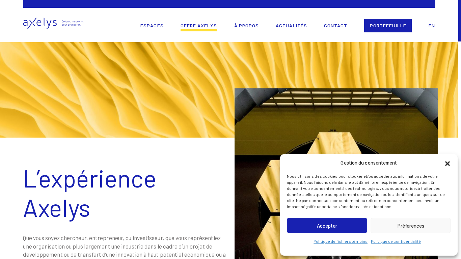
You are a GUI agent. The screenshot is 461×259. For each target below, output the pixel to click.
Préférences (411, 226)
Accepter (327, 226)
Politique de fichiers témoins (341, 241)
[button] (447, 162)
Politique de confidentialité (396, 241)
